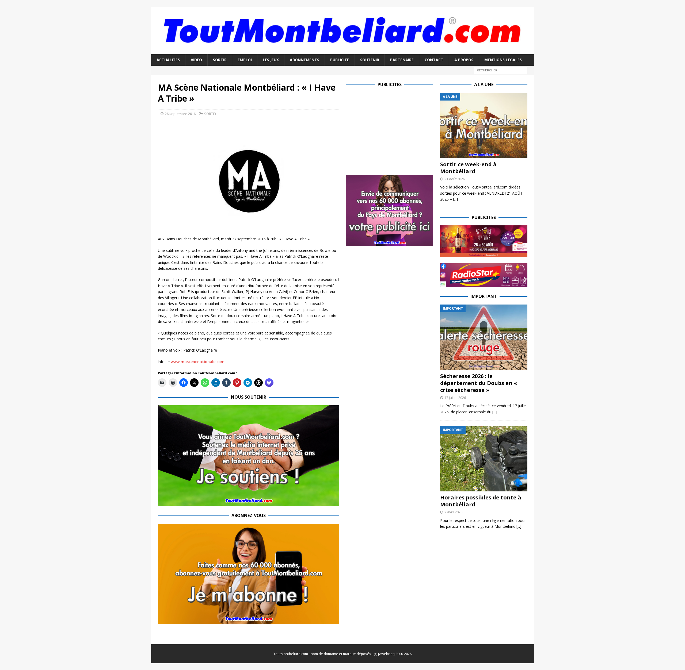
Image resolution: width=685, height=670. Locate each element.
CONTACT (434, 59)
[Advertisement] (391, 130)
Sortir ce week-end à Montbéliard (468, 168)
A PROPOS (463, 59)
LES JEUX (271, 59)
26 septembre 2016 (180, 113)
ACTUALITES (168, 59)
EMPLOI (245, 59)
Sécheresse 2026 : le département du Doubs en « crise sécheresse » (478, 383)
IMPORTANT (483, 296)
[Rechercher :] (500, 69)
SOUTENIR (369, 59)
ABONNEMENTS (304, 59)
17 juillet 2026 (455, 397)
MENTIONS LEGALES (503, 59)
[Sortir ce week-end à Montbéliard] (483, 125)
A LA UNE (483, 84)
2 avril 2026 (453, 512)
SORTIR (220, 59)
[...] (455, 199)
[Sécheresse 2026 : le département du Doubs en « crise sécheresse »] (483, 337)
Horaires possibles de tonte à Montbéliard (480, 501)
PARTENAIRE (402, 59)
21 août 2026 (454, 178)
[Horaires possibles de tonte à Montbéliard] (483, 458)
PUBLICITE (339, 59)
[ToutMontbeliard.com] (342, 51)
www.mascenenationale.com (197, 361)
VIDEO (196, 59)
